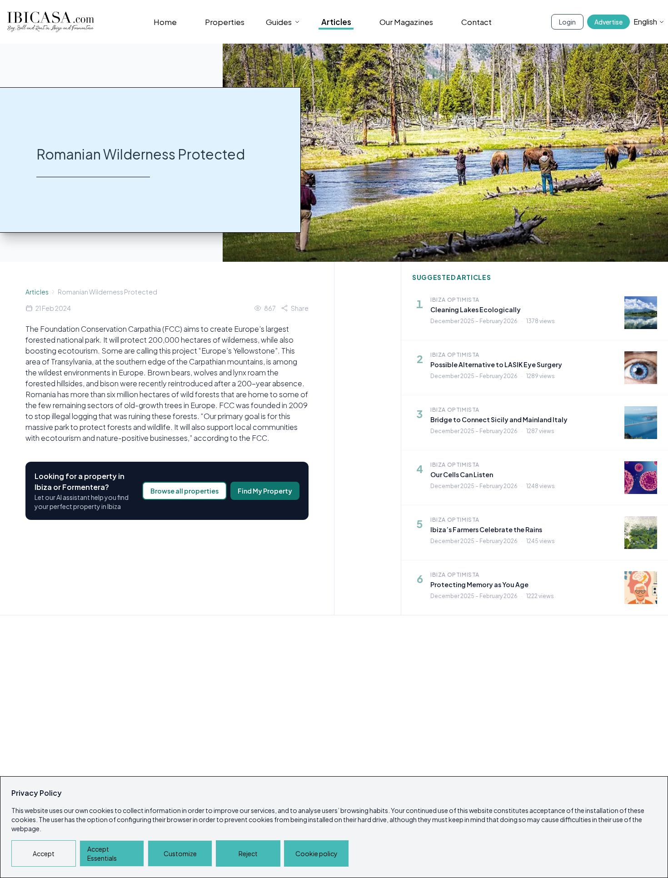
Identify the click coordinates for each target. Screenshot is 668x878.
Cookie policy (316, 853)
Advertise (608, 22)
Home (165, 22)
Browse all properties (184, 491)
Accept (44, 853)
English (645, 21)
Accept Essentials (102, 853)
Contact (476, 22)
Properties (224, 22)
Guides (279, 22)
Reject (248, 853)
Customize (180, 853)
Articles (336, 22)
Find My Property (265, 491)
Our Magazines (406, 22)
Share (300, 308)
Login (567, 22)
